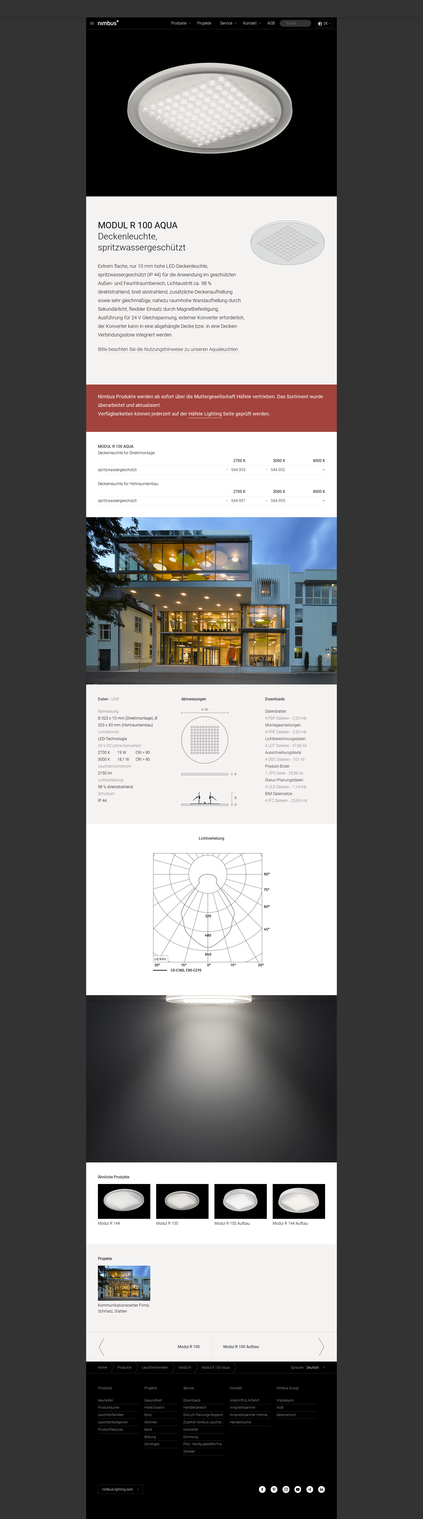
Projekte (204, 23)
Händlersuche (240, 1422)
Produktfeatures (110, 1430)
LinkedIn (321, 1489)
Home (102, 1367)
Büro (148, 1415)
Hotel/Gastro (154, 1407)
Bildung (150, 1437)
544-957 (238, 500)
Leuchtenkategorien (113, 1422)
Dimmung (190, 1437)
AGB (271, 23)
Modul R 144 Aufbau (290, 1223)
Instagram (286, 1489)
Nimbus (113, 23)
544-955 (278, 500)
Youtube (297, 1489)
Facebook (262, 1489)
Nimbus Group (288, 1388)
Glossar (189, 1451)
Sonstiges (151, 1444)
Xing (309, 1489)
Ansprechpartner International (250, 1415)
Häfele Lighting (205, 414)
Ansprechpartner (243, 1407)
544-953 (238, 469)
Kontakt (250, 23)
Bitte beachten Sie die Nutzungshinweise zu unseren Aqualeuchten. (168, 349)
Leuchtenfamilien (155, 1367)
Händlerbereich (194, 1407)
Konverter (190, 1430)
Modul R (185, 1367)
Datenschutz (286, 1415)
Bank (148, 1430)
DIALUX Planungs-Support (203, 1415)
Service (226, 23)
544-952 (278, 469)
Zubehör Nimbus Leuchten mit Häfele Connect (203, 1422)
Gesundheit (153, 1400)
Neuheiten (105, 1400)
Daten (103, 699)
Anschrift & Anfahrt (244, 1400)
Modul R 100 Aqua (216, 1367)
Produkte (179, 23)
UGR (115, 699)
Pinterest (274, 1489)
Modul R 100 (167, 1223)
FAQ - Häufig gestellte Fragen (203, 1444)
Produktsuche (108, 1407)
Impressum (285, 1400)
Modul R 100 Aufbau (232, 1223)
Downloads (191, 1400)
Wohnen (150, 1422)
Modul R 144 (109, 1223)
